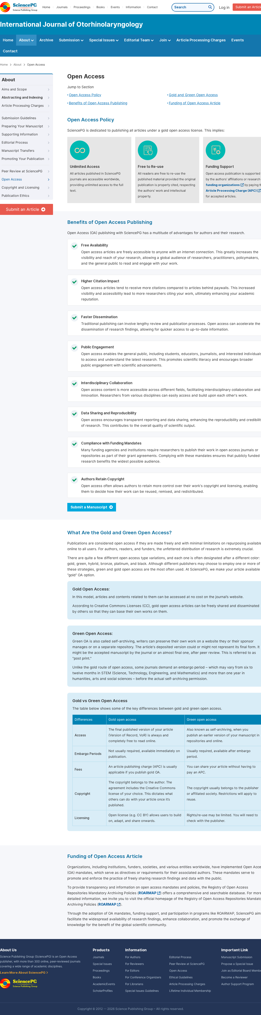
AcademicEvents (104, 984)
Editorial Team (137, 40)
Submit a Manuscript (89, 507)
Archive (46, 40)
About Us (8, 950)
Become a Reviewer (234, 977)
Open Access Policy (85, 95)
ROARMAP (147, 893)
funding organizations (223, 185)
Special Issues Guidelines (142, 990)
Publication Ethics (15, 196)
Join (163, 40)
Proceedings (82, 7)
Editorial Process (15, 142)
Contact (152, 7)
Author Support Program (237, 984)
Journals (61, 7)
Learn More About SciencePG (23, 972)
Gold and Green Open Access (193, 95)
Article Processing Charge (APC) (231, 190)
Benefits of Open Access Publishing (98, 103)
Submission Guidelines (19, 118)
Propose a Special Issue (237, 964)
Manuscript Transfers (18, 151)
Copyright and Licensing (20, 187)
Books (100, 7)
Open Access (12, 179)
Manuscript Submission (236, 957)
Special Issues (102, 40)
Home (46, 7)
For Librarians (134, 984)
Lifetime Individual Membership (190, 990)
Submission (70, 40)
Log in (224, 7)
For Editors (132, 970)
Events (115, 7)
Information (133, 7)
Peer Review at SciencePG (22, 171)
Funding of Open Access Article (194, 103)
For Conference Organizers (143, 977)
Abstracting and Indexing (22, 97)
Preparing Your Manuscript (22, 126)
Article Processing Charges (201, 40)
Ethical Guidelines (180, 977)
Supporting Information (20, 134)
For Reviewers (134, 964)
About (25, 40)
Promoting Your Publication (23, 159)
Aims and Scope (14, 89)
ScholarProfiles (103, 990)
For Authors (132, 957)
